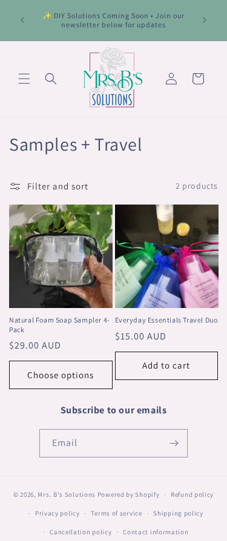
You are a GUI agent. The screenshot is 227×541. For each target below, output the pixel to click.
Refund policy (192, 494)
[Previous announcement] (22, 20)
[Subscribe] (173, 443)
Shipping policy (178, 513)
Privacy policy (57, 513)
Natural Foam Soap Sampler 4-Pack (59, 324)
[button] (24, 78)
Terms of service (116, 513)
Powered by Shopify (128, 494)
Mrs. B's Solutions (67, 494)
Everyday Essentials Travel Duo (166, 319)
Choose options (60, 375)
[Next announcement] (204, 20)
